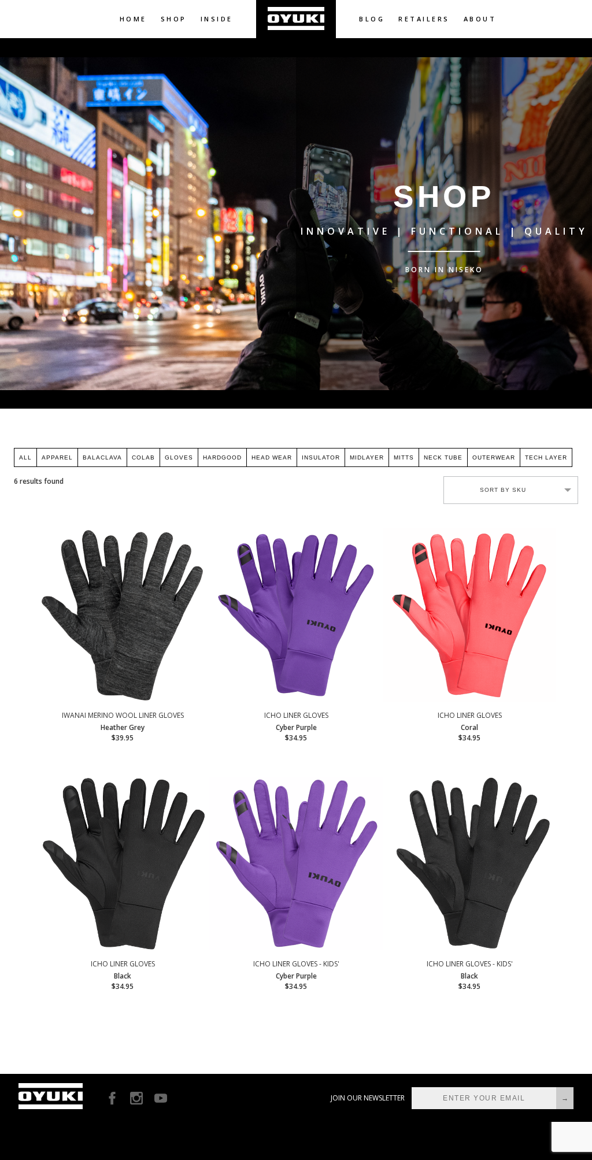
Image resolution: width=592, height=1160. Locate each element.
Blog (371, 18)
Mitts (404, 457)
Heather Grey (123, 726)
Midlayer (367, 457)
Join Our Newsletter (368, 1098)
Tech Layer (546, 457)
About (480, 18)
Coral (470, 726)
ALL (25, 457)
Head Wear (271, 457)
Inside (217, 18)
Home (133, 18)
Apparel (57, 457)
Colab (143, 457)
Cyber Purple (296, 726)
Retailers (424, 18)
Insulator (321, 457)
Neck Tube (443, 457)
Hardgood (222, 457)
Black (123, 975)
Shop (174, 18)
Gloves (179, 457)
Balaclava (102, 457)
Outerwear (493, 457)
